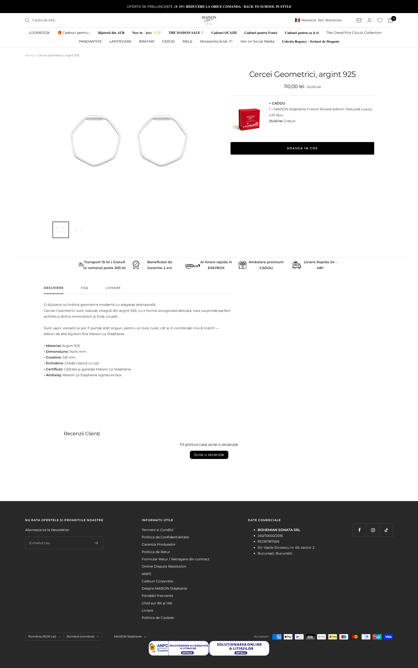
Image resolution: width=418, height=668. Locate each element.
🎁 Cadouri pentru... (74, 32)
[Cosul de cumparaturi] (390, 20)
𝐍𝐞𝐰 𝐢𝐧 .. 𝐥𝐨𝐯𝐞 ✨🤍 (146, 32)
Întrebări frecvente (157, 595)
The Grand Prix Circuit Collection (353, 32)
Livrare (113, 288)
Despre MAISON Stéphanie (164, 588)
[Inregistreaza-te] (96, 543)
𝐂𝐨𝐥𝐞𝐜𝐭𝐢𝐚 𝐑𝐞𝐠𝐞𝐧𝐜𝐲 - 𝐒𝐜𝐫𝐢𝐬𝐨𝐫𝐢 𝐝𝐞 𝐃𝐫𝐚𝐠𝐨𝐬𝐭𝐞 (310, 41)
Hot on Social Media (257, 41)
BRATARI (146, 41)
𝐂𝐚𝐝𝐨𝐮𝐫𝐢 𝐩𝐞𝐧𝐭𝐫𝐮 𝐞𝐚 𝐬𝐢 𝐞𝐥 (302, 32)
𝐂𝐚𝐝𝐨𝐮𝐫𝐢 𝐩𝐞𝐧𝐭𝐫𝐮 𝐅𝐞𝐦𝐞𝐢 (260, 32)
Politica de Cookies (158, 617)
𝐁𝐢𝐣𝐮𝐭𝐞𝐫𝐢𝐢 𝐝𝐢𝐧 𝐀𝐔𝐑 (111, 32)
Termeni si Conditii (157, 530)
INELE (187, 41)
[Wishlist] (379, 20)
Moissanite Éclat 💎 (216, 41)
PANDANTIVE (90, 41)
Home (29, 55)
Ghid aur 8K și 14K (157, 603)
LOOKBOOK (39, 32)
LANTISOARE (120, 41)
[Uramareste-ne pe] (359, 530)
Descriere (54, 288)
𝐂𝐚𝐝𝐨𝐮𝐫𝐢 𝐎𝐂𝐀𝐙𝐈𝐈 (224, 32)
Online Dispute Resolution (164, 566)
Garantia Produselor (159, 544)
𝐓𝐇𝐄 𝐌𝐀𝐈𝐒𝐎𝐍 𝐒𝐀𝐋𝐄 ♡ (186, 32)
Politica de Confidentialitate (165, 537)
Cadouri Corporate (157, 581)
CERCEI (168, 41)
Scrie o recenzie (209, 454)
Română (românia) (80, 636)
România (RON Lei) (42, 636)
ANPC (147, 574)
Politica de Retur (156, 552)
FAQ (84, 288)
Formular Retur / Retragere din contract (175, 559)
